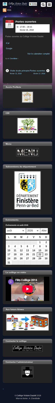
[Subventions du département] (27, 190)
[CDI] (27, 125)
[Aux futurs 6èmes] (27, 322)
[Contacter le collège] (27, 348)
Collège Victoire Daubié (26, 395)
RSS (9, 10)
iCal (7, 43)
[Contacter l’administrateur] (27, 372)
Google (9, 48)
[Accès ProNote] (27, 97)
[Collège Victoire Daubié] (20, 4)
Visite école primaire (19, 71)
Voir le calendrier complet (38, 54)
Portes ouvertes (25, 21)
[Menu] (27, 152)
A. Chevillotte (12, 58)
